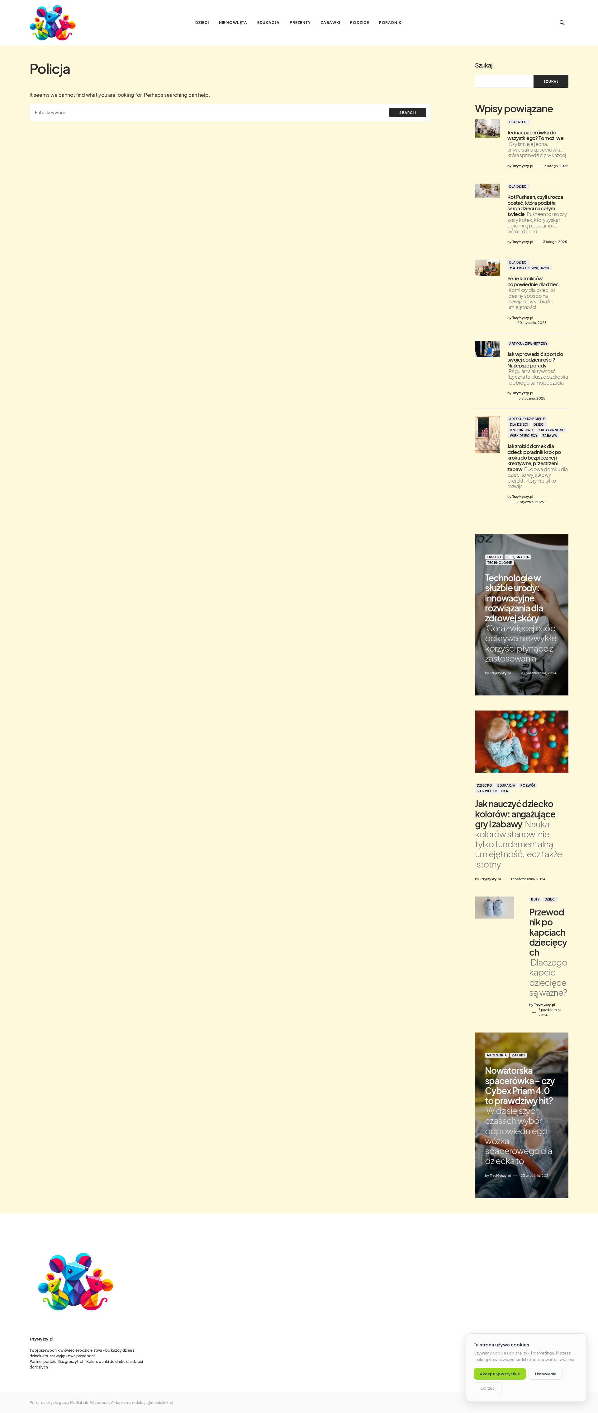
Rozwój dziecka (492, 791)
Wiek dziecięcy (523, 435)
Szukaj (483, 65)
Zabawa (550, 435)
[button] (562, 22)
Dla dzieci (518, 122)
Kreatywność (552, 430)
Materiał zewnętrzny (530, 268)
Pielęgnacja (517, 557)
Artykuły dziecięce (527, 419)
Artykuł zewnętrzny (528, 343)
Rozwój (527, 785)
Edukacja (506, 785)
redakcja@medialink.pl (152, 1402)
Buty (535, 899)
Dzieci (539, 424)
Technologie (499, 562)
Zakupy (518, 1055)
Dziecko (484, 785)
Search (407, 112)
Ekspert (494, 557)
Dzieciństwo (522, 430)
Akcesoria (497, 1055)
